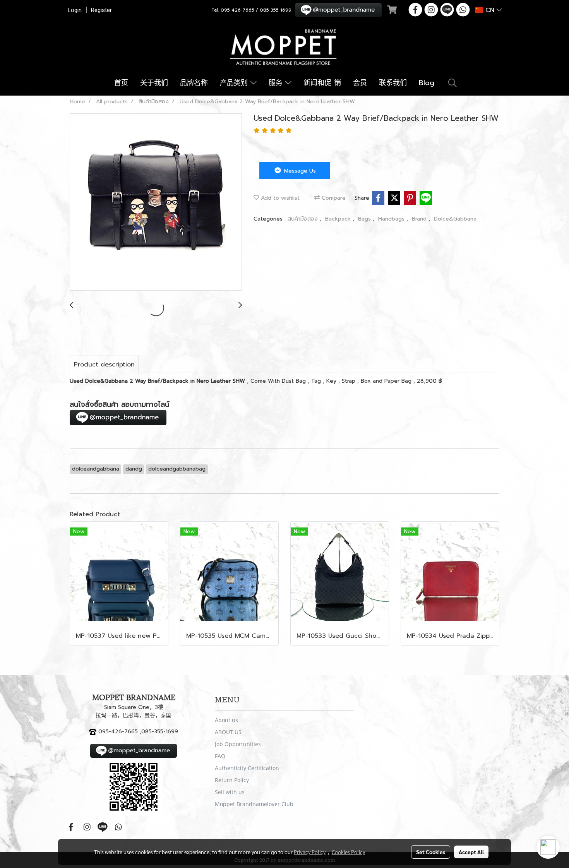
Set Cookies (430, 851)
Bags (365, 219)
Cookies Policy (348, 851)
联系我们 (393, 82)
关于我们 (154, 82)
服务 (277, 82)
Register (101, 10)
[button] (452, 82)
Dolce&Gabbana (455, 219)
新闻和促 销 (322, 82)
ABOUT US (228, 732)
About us (226, 720)
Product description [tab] (104, 364)
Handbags (392, 219)
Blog (426, 82)
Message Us (299, 171)
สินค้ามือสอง (304, 219)
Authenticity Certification (247, 768)
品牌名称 (194, 82)
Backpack (339, 219)
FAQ (220, 756)
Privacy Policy (310, 851)
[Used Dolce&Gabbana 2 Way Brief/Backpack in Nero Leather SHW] (156, 202)
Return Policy (232, 780)
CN (490, 10)
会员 (360, 82)
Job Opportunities (238, 744)
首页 (121, 82)
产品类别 (235, 82)
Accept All (471, 851)
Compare (333, 198)
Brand (420, 219)
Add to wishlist (279, 198)
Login (75, 10)
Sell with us (230, 792)
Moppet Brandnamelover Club (254, 804)
